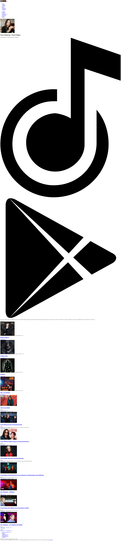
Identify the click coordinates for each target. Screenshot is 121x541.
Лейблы (3, 13)
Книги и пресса (4, 535)
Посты (3, 3)
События (3, 5)
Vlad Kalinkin (3, 511)
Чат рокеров (9, 530)
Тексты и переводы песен (6, 532)
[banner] (3, 1)
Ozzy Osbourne (2, 339)
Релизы (3, 17)
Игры (3, 7)
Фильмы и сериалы (5, 534)
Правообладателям (5, 536)
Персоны (3, 12)
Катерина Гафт (3, 428)
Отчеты (3, 6)
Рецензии (3, 9)
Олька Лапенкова (3, 411)
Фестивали (4, 15)
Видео (3, 16)
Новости (3, 4)
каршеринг (51, 539)
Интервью (4, 8)
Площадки (4, 14)
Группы (3, 11)
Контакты (3, 537)
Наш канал (3, 530)
